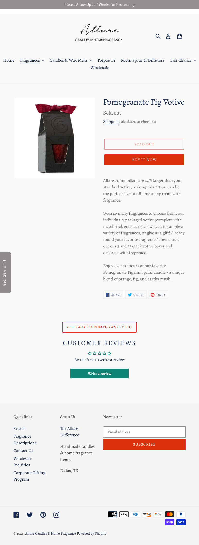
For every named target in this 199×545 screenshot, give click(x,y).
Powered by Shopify (91, 533)
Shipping (111, 121)
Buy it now (144, 159)
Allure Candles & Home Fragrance (50, 533)
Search (19, 428)
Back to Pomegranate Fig (103, 327)
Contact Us (23, 450)
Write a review (99, 373)
